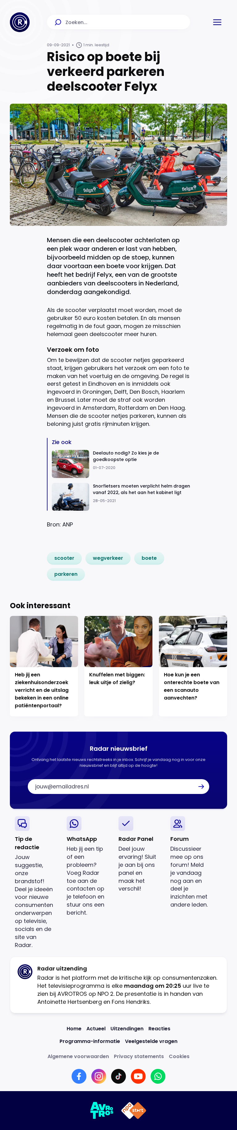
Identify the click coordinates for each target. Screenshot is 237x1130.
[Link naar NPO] (134, 1110)
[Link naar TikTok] (118, 1076)
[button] (217, 22)
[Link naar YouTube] (138, 1076)
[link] (64, 558)
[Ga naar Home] (20, 22)
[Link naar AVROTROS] (102, 1110)
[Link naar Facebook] (79, 1076)
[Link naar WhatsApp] (158, 1076)
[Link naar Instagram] (98, 1076)
